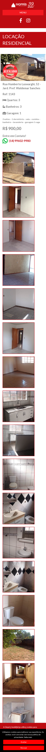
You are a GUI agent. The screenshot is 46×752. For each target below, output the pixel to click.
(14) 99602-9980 (20, 140)
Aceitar (24, 742)
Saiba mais (28, 737)
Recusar (23, 748)
